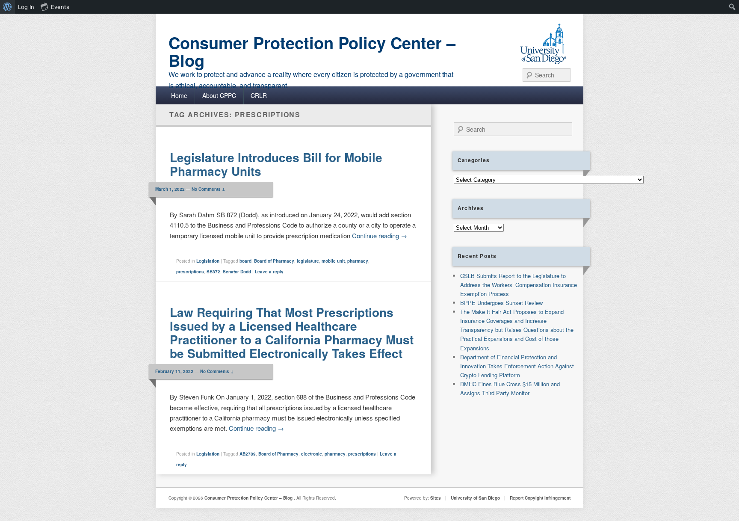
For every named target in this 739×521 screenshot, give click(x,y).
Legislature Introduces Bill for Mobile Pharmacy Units (276, 164)
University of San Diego (475, 498)
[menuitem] (7, 7)
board (245, 261)
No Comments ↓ (208, 189)
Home (179, 95)
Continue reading (379, 235)
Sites (435, 498)
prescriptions (190, 272)
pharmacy (357, 261)
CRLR (259, 95)
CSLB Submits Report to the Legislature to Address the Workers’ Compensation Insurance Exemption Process (518, 285)
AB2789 (247, 454)
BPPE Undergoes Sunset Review (501, 303)
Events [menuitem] (60, 6)
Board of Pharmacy (274, 261)
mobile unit (333, 261)
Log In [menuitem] (26, 6)
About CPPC (219, 95)
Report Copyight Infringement (540, 498)
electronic (311, 454)
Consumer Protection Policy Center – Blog (311, 51)
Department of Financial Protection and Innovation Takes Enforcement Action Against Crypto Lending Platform (517, 366)
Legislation (207, 261)
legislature (308, 261)
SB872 (213, 272)
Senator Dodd (237, 272)
